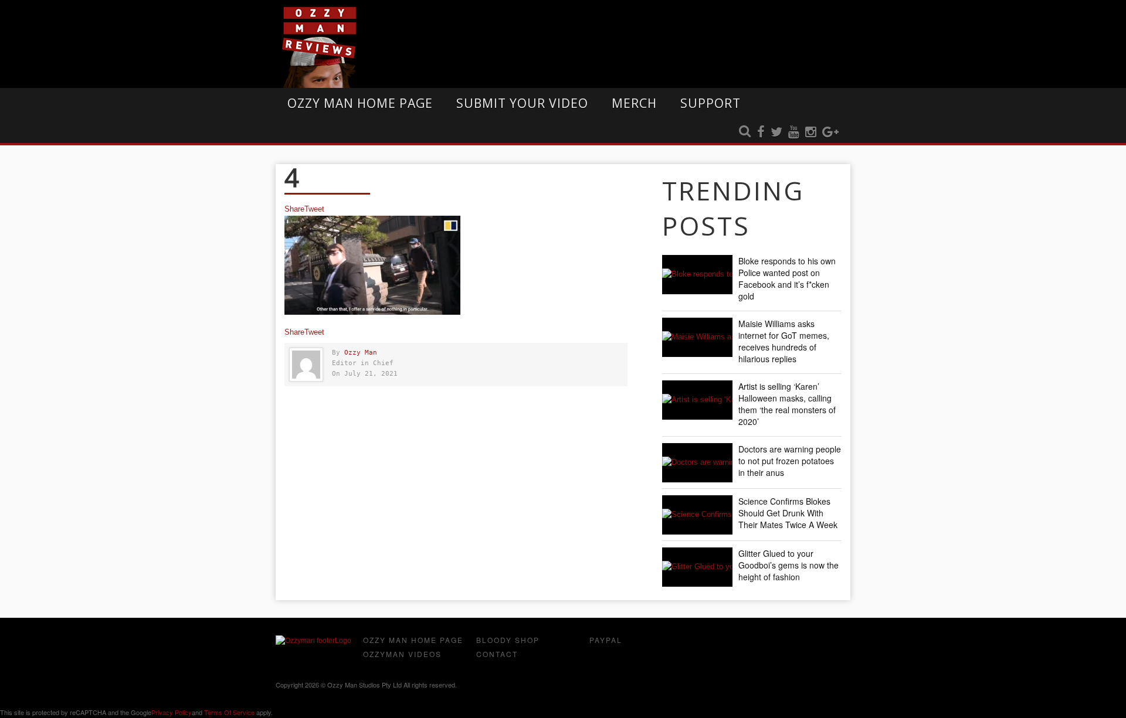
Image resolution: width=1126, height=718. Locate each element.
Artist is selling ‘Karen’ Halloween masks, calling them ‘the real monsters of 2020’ (787, 403)
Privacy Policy (171, 712)
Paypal (605, 640)
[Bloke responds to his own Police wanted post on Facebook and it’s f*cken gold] (697, 274)
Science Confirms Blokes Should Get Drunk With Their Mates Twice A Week (787, 512)
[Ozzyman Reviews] (313, 641)
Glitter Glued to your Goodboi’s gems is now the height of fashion (788, 565)
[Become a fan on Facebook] (761, 132)
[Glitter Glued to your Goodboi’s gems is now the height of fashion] (697, 567)
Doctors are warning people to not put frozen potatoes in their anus (789, 460)
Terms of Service (229, 712)
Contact (497, 654)
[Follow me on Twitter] (776, 132)
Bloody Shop (508, 640)
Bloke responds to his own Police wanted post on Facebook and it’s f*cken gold (787, 278)
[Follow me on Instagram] (810, 132)
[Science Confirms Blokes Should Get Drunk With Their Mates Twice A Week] (697, 515)
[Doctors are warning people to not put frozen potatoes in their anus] (697, 462)
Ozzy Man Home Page (360, 103)
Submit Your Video (522, 103)
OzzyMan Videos (402, 654)
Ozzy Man (360, 352)
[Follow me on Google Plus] (830, 132)
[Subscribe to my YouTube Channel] (793, 132)
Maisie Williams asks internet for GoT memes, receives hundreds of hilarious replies (783, 341)
